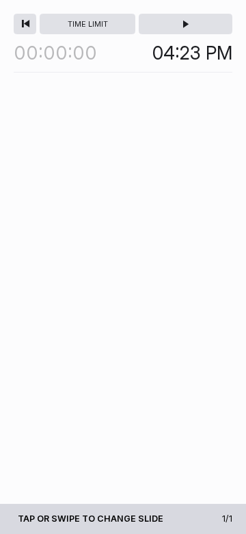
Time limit (88, 24)
